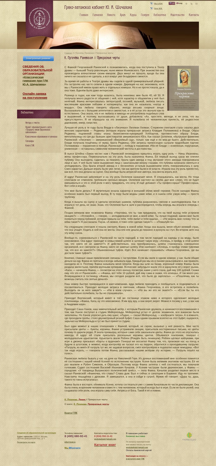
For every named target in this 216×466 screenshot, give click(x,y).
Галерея (145, 15)
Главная (68, 53)
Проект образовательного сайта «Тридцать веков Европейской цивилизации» (38, 130)
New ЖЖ (158, 8)
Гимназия (98, 15)
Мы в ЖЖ (158, 4)
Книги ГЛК (71, 413)
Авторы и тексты (32, 123)
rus (173, 3)
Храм (123, 15)
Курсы (133, 15)
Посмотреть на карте (26, 442)
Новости (111, 15)
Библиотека (160, 15)
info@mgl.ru (70, 442)
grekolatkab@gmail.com (105, 439)
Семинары (29, 141)
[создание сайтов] (189, 436)
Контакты (194, 15)
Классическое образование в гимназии (41, 136)
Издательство (177, 15)
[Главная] (40, 19)
